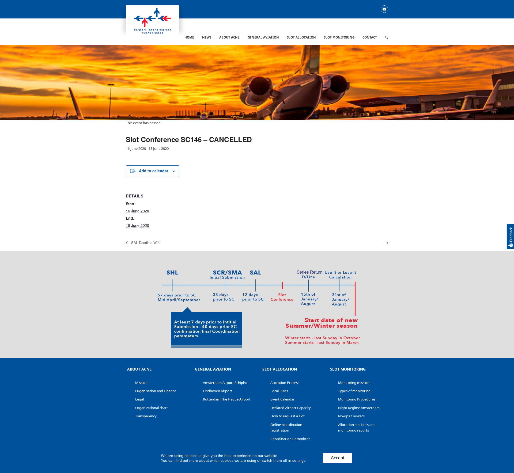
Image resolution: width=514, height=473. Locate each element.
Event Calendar (282, 399)
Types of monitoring (354, 390)
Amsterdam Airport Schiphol (225, 382)
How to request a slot (287, 416)
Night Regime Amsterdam (359, 407)
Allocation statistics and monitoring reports (357, 427)
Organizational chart (151, 407)
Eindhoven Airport (217, 390)
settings (298, 460)
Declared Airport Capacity (290, 407)
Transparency (146, 416)
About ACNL (139, 369)
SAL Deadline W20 (145, 242)
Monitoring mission (353, 382)
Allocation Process (284, 382)
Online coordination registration (286, 427)
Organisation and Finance (155, 390)
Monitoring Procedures (356, 399)
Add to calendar (153, 170)
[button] (386, 37)
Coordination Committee (290, 438)
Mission (141, 382)
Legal (139, 399)
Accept (337, 458)
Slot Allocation (279, 369)
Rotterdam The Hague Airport (227, 399)
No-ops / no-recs (351, 416)
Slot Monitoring (348, 369)
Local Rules (279, 390)
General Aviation (213, 369)
